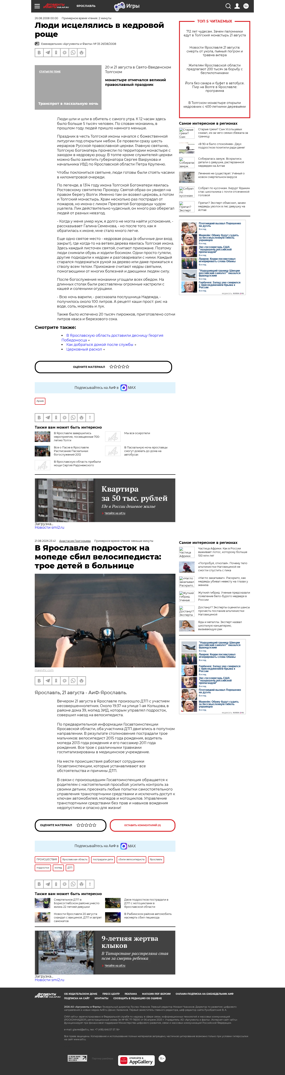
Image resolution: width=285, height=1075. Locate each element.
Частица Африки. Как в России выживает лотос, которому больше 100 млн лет (222, 552)
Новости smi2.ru (49, 527)
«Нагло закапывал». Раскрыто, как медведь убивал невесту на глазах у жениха (223, 581)
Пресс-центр (111, 993)
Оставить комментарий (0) (142, 825)
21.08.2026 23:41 (45, 541)
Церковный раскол (84, 349)
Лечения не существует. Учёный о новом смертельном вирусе (221, 175)
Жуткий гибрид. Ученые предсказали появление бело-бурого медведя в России (224, 596)
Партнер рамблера (102, 1058)
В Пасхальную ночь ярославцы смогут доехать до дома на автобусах (145, 451)
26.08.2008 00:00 (46, 18)
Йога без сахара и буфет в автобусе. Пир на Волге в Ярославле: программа (214, 87)
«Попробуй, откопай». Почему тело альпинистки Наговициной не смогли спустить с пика (222, 566)
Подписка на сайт (77, 998)
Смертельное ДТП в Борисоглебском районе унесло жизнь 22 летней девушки (77, 903)
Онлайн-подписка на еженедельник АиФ (205, 993)
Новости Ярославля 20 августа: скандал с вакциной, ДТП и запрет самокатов (78, 917)
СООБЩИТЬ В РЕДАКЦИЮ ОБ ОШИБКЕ (137, 998)
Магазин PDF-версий (156, 993)
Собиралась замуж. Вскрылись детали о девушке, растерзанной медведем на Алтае (221, 162)
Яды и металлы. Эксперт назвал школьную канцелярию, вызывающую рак (220, 625)
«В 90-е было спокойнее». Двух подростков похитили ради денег (221, 145)
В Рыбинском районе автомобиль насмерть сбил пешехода (148, 915)
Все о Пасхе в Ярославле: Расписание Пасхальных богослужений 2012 (71, 451)
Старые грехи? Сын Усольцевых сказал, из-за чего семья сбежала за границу (223, 133)
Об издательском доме (80, 993)
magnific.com (44, 670)
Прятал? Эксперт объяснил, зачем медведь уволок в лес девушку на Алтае (222, 206)
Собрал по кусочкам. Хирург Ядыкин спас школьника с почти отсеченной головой (224, 191)
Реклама (131, 993)
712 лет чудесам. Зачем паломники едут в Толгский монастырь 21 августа (215, 33)
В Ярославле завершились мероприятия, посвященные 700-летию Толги (77, 436)
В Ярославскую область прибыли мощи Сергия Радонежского (77, 463)
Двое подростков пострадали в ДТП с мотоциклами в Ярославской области (146, 903)
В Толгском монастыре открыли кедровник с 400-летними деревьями (214, 105)
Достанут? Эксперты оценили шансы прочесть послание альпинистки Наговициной (224, 611)
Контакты (101, 998)
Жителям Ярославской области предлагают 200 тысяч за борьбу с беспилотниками (215, 69)
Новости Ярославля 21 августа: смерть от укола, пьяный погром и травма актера (215, 51)
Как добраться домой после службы (99, 345)
